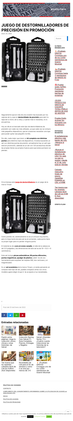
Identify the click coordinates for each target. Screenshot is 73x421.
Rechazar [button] (30, 416)
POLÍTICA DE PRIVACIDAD (11, 402)
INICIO (5, 396)
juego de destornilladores (25, 182)
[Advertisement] (26, 101)
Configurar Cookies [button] (39, 416)
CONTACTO (7, 388)
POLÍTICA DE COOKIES (10, 399)
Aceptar (49, 416)
